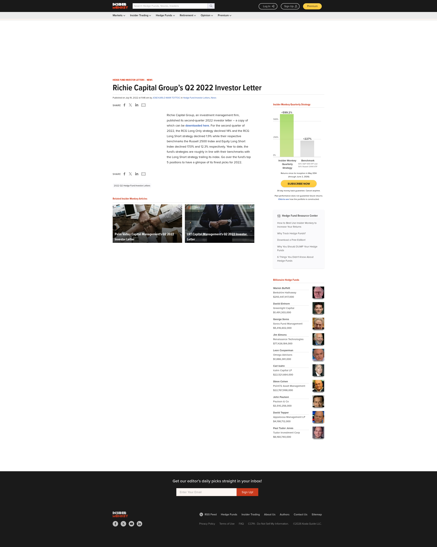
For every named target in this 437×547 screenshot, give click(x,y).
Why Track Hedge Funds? (291, 233)
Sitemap (317, 514)
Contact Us (300, 514)
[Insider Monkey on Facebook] (117, 523)
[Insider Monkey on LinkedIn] (141, 523)
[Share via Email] (143, 105)
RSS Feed (211, 514)
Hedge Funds (164, 15)
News (149, 80)
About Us (270, 514)
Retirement (187, 15)
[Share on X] (130, 105)
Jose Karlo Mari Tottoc (166, 97)
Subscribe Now (299, 184)
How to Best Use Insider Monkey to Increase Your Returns (297, 225)
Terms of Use (227, 524)
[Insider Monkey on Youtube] (133, 523)
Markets (118, 15)
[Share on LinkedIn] (136, 105)
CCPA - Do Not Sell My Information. (268, 524)
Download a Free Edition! (291, 240)
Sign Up (289, 6)
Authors (285, 514)
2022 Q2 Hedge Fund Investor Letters (132, 185)
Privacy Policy (207, 524)
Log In (266, 6)
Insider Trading (139, 15)
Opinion (206, 15)
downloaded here (197, 125)
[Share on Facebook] (125, 105)
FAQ (241, 524)
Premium (312, 6)
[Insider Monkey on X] (125, 523)
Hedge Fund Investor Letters (128, 80)
